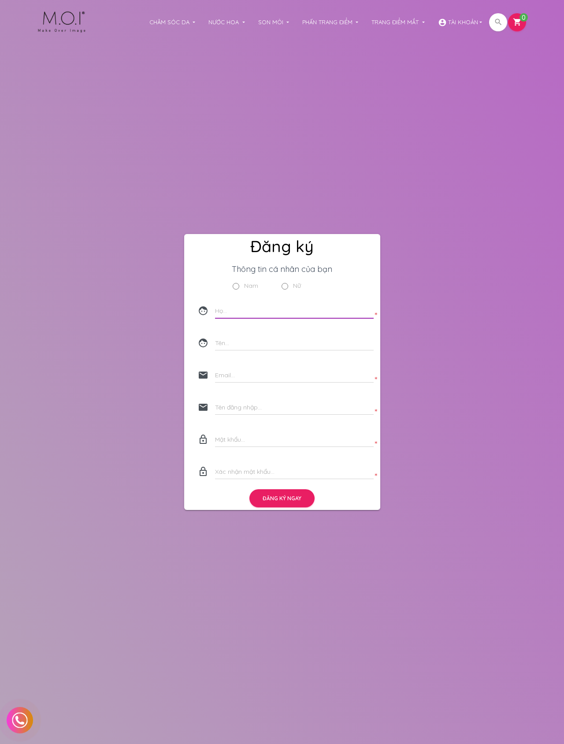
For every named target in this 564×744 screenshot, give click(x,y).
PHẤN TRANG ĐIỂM (328, 22)
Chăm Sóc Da (170, 22)
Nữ (297, 286)
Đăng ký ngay (282, 498)
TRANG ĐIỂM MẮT (395, 22)
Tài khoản (458, 22)
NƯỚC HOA (224, 22)
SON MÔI (271, 22)
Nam (251, 286)
